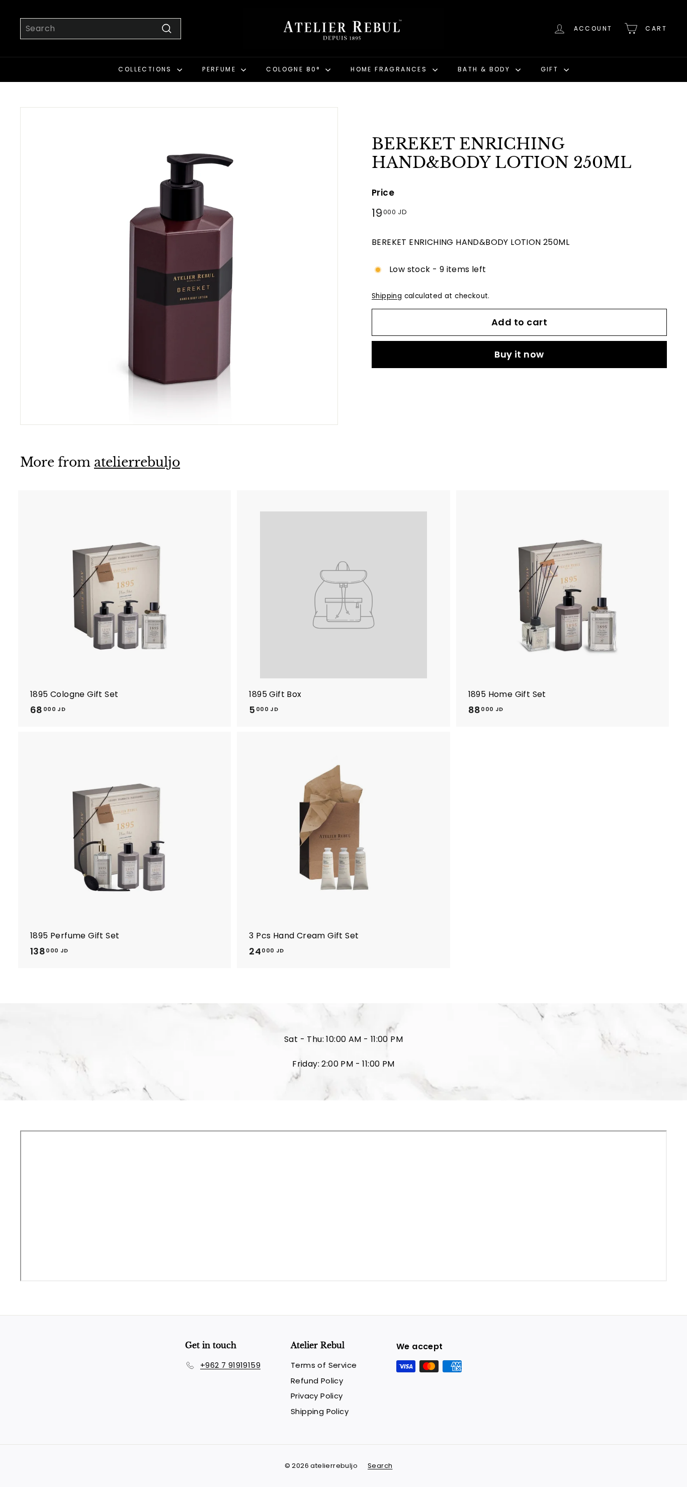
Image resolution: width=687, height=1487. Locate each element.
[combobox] (100, 28)
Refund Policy (317, 1380)
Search (380, 1465)
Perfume (220, 69)
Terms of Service (324, 1365)
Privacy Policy (317, 1395)
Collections (146, 69)
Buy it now (519, 354)
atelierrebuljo (137, 462)
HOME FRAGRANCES (390, 69)
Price (383, 193)
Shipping (387, 296)
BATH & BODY (485, 69)
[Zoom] (179, 266)
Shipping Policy (320, 1411)
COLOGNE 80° (294, 69)
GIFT (551, 69)
